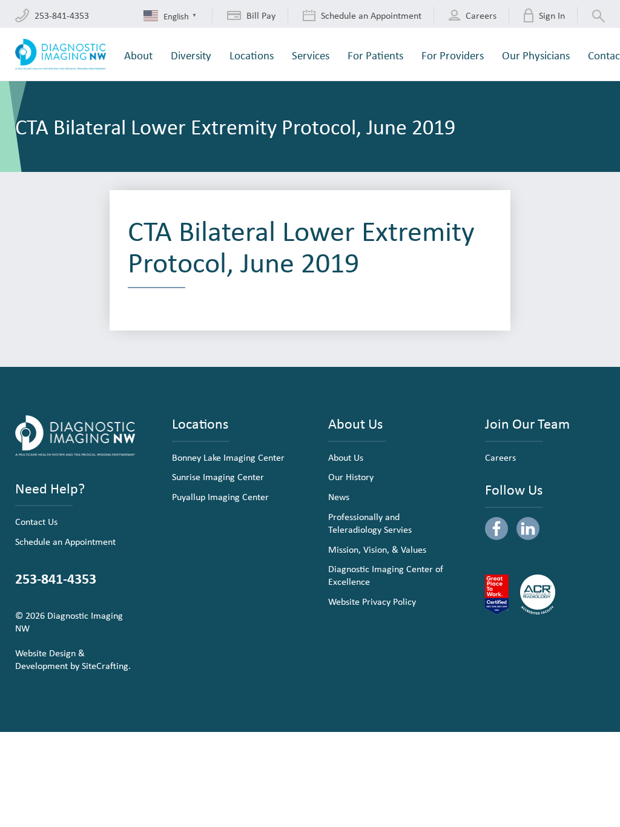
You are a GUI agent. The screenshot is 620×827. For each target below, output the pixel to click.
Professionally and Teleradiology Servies (370, 523)
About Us (345, 457)
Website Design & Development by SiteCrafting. (73, 659)
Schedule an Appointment (65, 541)
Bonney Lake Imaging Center (228, 457)
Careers (500, 457)
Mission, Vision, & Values (377, 549)
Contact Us (36, 521)
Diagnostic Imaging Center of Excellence (385, 575)
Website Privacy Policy (372, 601)
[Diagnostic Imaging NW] (60, 54)
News (338, 496)
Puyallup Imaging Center (220, 496)
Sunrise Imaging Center (218, 476)
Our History (351, 476)
